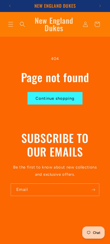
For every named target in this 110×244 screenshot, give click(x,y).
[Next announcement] (100, 6)
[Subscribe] (93, 189)
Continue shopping (55, 98)
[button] (11, 24)
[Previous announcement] (10, 6)
